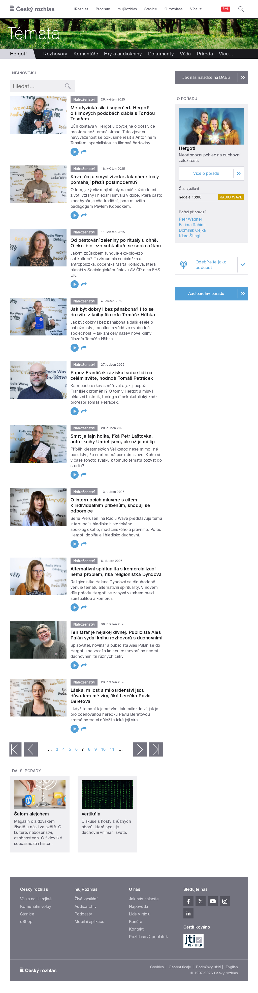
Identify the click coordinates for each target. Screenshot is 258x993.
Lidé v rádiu (140, 914)
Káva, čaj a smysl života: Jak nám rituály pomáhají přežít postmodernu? (115, 179)
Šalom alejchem (31, 813)
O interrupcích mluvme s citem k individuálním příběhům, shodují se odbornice (110, 505)
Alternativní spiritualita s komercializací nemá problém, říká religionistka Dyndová (116, 571)
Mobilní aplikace (90, 921)
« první (15, 749)
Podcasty (83, 914)
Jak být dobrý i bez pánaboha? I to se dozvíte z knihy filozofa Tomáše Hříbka (113, 311)
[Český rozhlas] (32, 9)
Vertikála (91, 813)
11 (112, 749)
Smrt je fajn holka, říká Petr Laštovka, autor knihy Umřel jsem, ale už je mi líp (113, 438)
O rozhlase (174, 9)
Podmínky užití (208, 967)
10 (103, 749)
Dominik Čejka (192, 230)
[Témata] (129, 33)
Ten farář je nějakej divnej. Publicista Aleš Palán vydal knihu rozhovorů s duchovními (116, 635)
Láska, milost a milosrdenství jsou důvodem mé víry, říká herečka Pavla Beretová (111, 696)
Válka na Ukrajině (36, 899)
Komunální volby (35, 906)
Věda (185, 53)
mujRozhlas (127, 9)
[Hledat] (241, 9)
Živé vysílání (86, 899)
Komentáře (86, 53)
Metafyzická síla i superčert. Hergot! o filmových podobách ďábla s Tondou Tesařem (113, 113)
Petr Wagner (190, 219)
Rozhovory (55, 53)
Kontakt (136, 929)
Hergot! (187, 148)
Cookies (157, 967)
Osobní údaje (180, 967)
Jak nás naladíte (144, 899)
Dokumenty (161, 53)
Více (226, 53)
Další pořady (26, 771)
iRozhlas (81, 9)
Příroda (205, 53)
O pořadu (187, 98)
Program (103, 9)
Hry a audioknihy (123, 53)
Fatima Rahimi (192, 224)
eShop (26, 921)
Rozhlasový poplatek (148, 936)
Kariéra (135, 921)
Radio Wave (231, 197)
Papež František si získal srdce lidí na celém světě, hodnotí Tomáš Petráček (112, 375)
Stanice (150, 9)
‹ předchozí (31, 749)
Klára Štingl (189, 235)
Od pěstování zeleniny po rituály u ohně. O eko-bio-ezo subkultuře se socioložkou (116, 242)
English (232, 967)
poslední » (156, 749)
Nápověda (138, 906)
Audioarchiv (85, 906)
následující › (140, 749)
